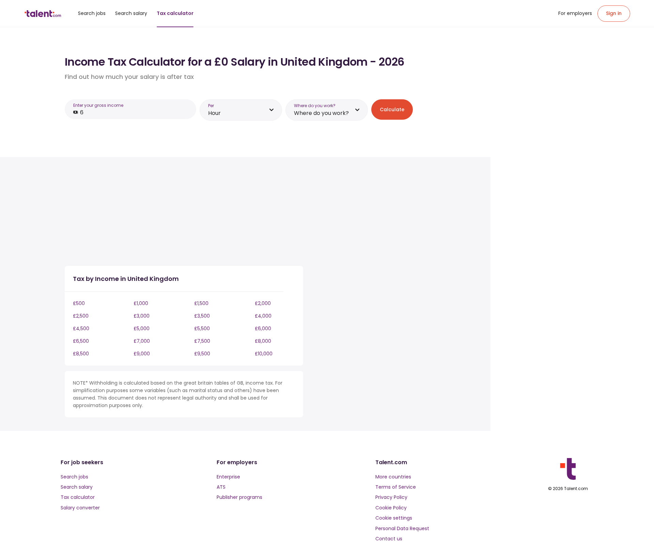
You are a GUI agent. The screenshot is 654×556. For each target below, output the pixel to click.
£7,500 (202, 341)
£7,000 (142, 341)
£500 (79, 303)
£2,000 (263, 303)
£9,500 (202, 353)
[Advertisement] (184, 212)
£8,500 (81, 353)
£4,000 (263, 316)
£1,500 (201, 303)
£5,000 (142, 328)
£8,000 (263, 341)
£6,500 (81, 341)
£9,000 (142, 353)
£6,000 (263, 328)
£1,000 (141, 303)
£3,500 (202, 316)
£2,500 (81, 316)
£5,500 (202, 328)
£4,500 (81, 328)
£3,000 (142, 316)
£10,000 (263, 353)
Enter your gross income (98, 105)
